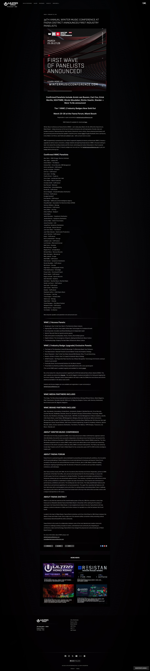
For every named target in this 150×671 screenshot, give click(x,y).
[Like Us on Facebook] (65, 656)
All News (59, 545)
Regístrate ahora (140, 668)
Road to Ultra (73, 622)
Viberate (63, 375)
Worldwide (55, 3)
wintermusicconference (50, 386)
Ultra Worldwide (74, 620)
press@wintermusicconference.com (54, 539)
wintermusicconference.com (84, 117)
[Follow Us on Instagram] (68, 656)
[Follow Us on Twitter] (72, 656)
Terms (77, 668)
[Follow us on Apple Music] (75, 661)
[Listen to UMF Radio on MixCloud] (80, 656)
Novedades (41, 3)
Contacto (48, 3)
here (86, 122)
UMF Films (73, 626)
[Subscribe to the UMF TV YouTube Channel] (76, 656)
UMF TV (72, 628)
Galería (35, 3)
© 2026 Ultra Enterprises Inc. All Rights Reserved (75, 665)
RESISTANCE (73, 624)
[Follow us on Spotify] (84, 656)
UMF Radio (73, 630)
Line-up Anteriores (27, 3)
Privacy (73, 668)
